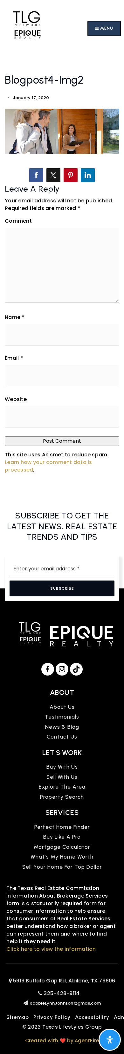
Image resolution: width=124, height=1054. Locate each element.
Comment (18, 221)
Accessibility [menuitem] (92, 1017)
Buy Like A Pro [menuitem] (62, 837)
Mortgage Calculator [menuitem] (62, 847)
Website (16, 399)
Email (14, 358)
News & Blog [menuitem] (62, 727)
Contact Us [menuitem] (62, 736)
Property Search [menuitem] (62, 797)
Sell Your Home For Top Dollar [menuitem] (62, 867)
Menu (106, 28)
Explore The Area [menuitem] (62, 787)
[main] (62, 276)
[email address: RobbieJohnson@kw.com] (26, 1002)
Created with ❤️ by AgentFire (62, 1040)
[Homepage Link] (27, 28)
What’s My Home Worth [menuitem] (62, 857)
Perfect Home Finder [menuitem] (62, 827)
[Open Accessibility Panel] (110, 1040)
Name (14, 317)
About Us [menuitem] (62, 707)
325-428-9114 (60, 993)
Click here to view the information (51, 949)
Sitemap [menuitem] (17, 1017)
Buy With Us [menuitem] (62, 767)
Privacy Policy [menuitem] (52, 1017)
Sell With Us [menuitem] (62, 777)
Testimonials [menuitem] (62, 717)
